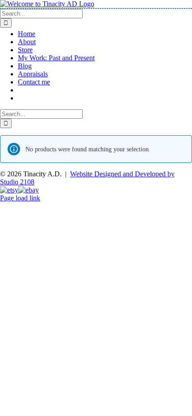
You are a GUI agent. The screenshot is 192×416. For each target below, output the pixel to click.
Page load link (20, 198)
